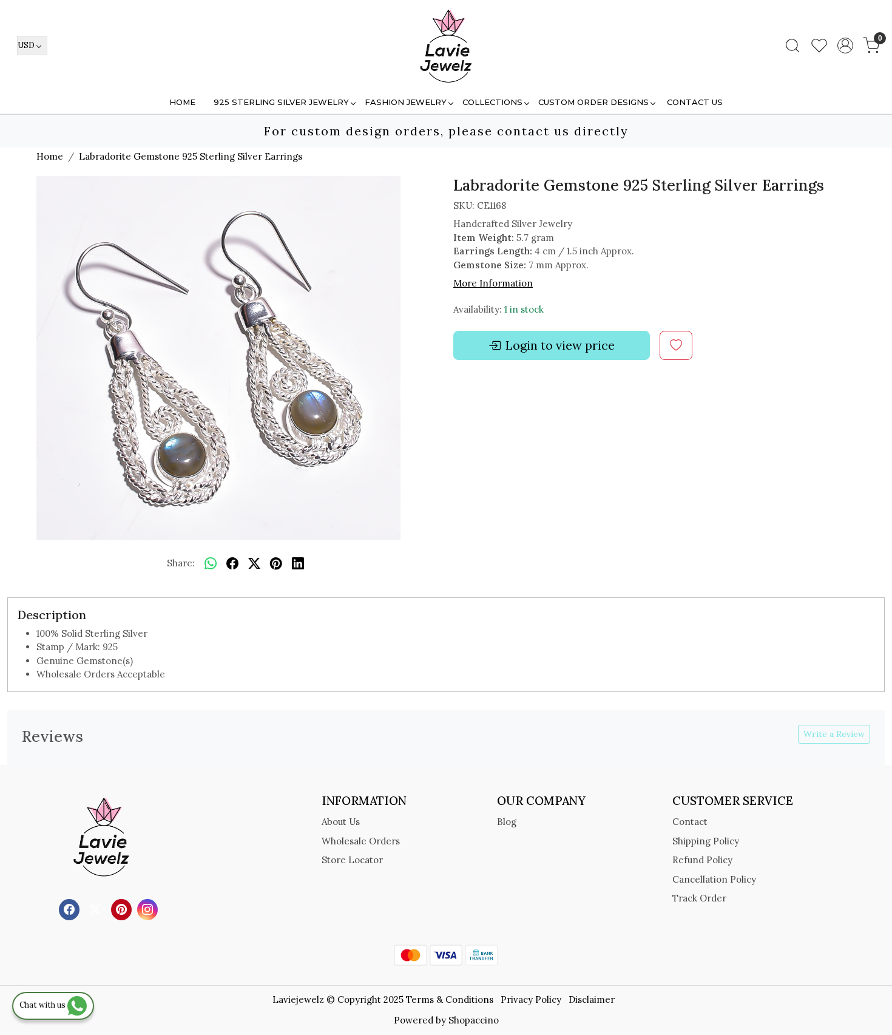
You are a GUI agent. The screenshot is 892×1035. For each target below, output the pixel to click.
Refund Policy (702, 860)
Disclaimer (592, 999)
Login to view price (560, 345)
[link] (792, 45)
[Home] (446, 45)
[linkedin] (298, 564)
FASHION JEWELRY (406, 102)
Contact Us (695, 102)
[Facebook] (71, 908)
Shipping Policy (705, 841)
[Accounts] (845, 45)
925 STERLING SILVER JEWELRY (281, 102)
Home (182, 102)
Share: (181, 563)
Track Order (699, 898)
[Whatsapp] (210, 564)
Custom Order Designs (593, 102)
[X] (97, 908)
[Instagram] (149, 908)
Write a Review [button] (834, 733)
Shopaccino (473, 1020)
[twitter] (254, 564)
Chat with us (43, 1005)
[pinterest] (276, 564)
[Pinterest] (123, 908)
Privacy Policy (531, 999)
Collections (492, 102)
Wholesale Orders (361, 841)
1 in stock (524, 309)
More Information (493, 283)
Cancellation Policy (714, 879)
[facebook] (232, 564)
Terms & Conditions (449, 999)
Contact (690, 821)
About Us (341, 821)
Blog (506, 821)
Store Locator (352, 860)
